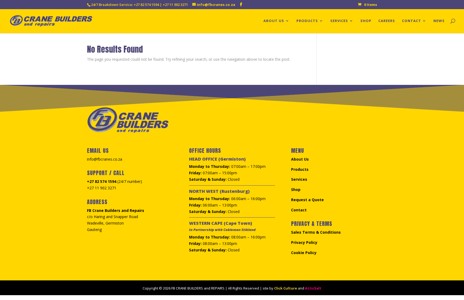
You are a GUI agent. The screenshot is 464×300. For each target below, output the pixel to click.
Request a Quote (307, 199)
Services (339, 21)
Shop (365, 21)
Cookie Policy (304, 252)
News (439, 21)
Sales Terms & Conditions (316, 232)
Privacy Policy (304, 242)
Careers (386, 21)
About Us (273, 21)
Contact (411, 21)
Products (307, 21)
